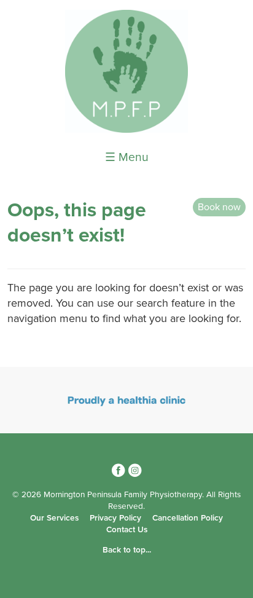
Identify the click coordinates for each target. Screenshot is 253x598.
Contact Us (126, 530)
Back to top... (127, 550)
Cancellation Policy (187, 518)
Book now (219, 207)
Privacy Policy (115, 518)
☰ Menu (127, 157)
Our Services (54, 518)
